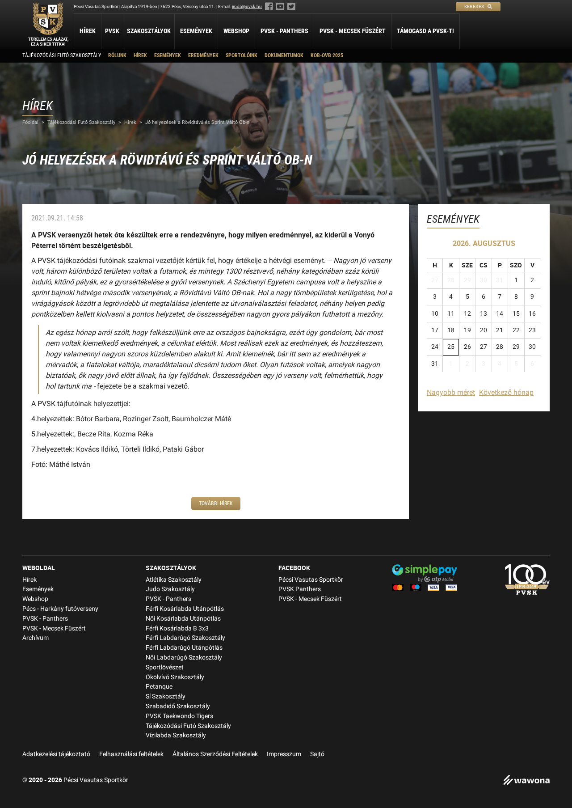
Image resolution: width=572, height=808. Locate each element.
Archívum (35, 638)
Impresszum (284, 754)
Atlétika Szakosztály (174, 580)
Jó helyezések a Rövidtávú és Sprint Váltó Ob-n (197, 122)
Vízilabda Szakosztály (176, 735)
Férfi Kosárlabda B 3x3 (177, 628)
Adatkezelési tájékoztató (56, 754)
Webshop (236, 30)
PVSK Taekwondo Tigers (179, 716)
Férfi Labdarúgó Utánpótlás (184, 647)
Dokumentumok (284, 55)
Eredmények (203, 55)
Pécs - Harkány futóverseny (60, 609)
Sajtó (317, 754)
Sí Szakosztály (165, 696)
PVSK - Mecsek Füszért (353, 30)
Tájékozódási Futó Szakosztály (61, 55)
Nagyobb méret (451, 392)
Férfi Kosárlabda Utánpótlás (185, 609)
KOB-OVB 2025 (327, 55)
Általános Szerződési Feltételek (215, 754)
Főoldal (30, 122)
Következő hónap (506, 392)
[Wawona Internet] (526, 781)
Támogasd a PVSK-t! (425, 30)
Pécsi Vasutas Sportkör (310, 580)
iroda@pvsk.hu (247, 6)
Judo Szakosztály (170, 589)
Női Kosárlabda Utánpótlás (183, 618)
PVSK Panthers (299, 589)
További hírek (216, 503)
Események (196, 30)
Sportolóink (241, 55)
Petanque (159, 686)
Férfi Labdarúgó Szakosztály (185, 638)
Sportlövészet (165, 667)
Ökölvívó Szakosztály (175, 677)
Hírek (88, 30)
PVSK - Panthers (284, 30)
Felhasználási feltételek (131, 754)
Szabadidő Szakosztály (178, 706)
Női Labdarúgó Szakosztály (184, 657)
